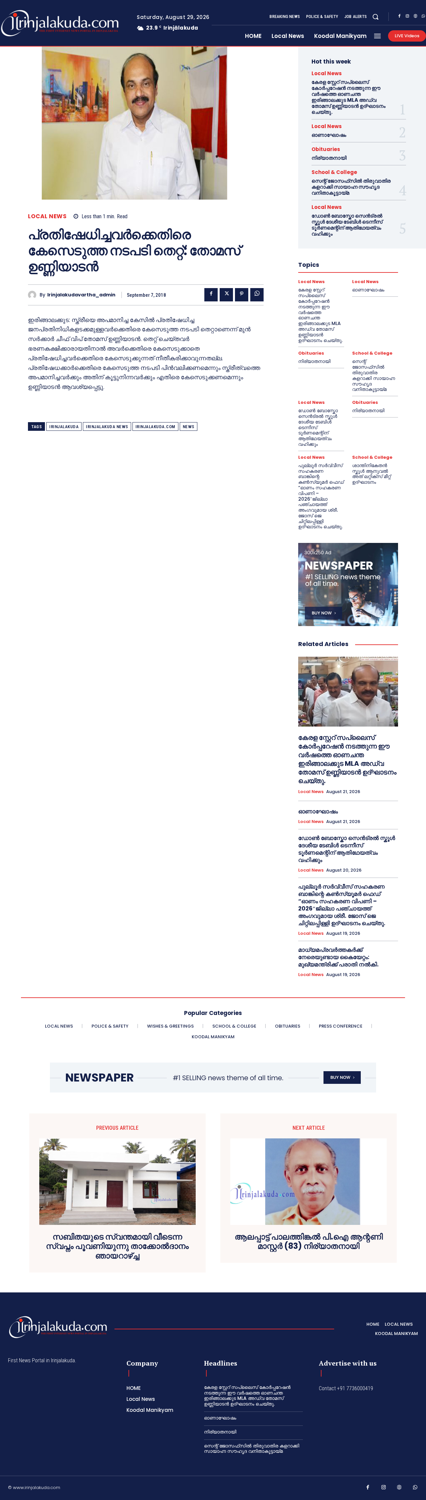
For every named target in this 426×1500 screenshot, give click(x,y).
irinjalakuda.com (155, 426)
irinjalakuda (64, 426)
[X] (226, 294)
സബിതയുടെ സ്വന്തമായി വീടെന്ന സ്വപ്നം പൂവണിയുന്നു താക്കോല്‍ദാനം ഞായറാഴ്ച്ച (117, 1246)
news (188, 426)
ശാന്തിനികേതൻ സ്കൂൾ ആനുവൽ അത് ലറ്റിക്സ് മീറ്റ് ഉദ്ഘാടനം (371, 473)
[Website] (415, 17)
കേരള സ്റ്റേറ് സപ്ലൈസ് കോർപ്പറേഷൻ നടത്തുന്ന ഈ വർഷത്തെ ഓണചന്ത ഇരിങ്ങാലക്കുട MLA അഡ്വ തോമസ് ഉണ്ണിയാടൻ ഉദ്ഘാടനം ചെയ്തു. (348, 97)
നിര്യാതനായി (329, 157)
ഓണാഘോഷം (329, 134)
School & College (334, 172)
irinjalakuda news (107, 426)
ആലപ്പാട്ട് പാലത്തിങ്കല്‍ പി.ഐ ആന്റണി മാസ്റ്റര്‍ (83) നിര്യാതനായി (309, 1241)
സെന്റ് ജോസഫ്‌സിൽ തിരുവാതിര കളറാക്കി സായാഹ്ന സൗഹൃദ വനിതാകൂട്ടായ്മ (351, 186)
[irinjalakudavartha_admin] (34, 295)
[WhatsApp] (257, 294)
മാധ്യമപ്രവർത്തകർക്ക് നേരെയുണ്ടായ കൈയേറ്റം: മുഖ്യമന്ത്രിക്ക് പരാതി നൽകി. (338, 957)
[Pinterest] (241, 294)
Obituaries (326, 149)
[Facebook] (399, 17)
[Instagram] (407, 17)
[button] (375, 17)
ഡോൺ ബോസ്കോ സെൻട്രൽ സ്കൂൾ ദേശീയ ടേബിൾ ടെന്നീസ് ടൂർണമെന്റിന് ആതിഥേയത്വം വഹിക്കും (347, 224)
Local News (47, 216)
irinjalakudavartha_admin (81, 295)
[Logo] (58, 1327)
